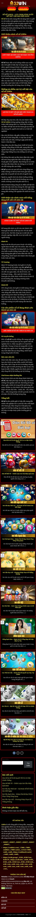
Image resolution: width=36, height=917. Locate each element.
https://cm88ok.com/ (11, 847)
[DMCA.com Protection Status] (6, 888)
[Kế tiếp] (21, 752)
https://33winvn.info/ (16, 877)
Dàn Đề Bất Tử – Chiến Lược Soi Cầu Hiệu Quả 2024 (18, 473)
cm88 (5, 852)
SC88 (21, 857)
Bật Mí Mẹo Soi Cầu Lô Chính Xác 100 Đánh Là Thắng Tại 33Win (18, 740)
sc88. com (6, 864)
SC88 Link (29, 862)
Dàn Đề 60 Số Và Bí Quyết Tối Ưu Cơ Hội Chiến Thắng (18, 441)
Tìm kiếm (5, 759)
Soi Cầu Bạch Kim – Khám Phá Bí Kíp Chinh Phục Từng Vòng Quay (18, 539)
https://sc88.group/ (10, 857)
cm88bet (6, 850)
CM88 (22, 847)
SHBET (5, 842)
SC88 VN (6, 860)
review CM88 (26, 850)
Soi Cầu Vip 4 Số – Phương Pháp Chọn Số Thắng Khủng (18, 573)
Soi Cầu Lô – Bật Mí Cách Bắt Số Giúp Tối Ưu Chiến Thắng (18, 706)
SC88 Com (27, 857)
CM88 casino (15, 850)
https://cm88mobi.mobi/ (22, 852)
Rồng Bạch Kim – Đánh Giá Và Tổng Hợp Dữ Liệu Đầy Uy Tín (18, 640)
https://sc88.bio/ (16, 860)
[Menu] (2, 3)
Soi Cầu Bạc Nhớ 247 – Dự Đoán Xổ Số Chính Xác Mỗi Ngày (18, 506)
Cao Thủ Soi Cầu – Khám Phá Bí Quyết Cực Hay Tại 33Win (18, 673)
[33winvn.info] (18, 3)
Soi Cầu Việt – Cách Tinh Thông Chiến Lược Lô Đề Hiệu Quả (18, 606)
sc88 (9, 862)
